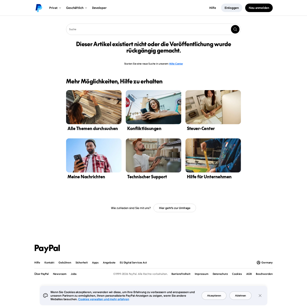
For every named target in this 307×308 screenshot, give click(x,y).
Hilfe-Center (176, 63)
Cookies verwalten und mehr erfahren (103, 299)
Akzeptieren (214, 295)
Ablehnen (240, 295)
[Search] (235, 29)
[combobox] (153, 29)
